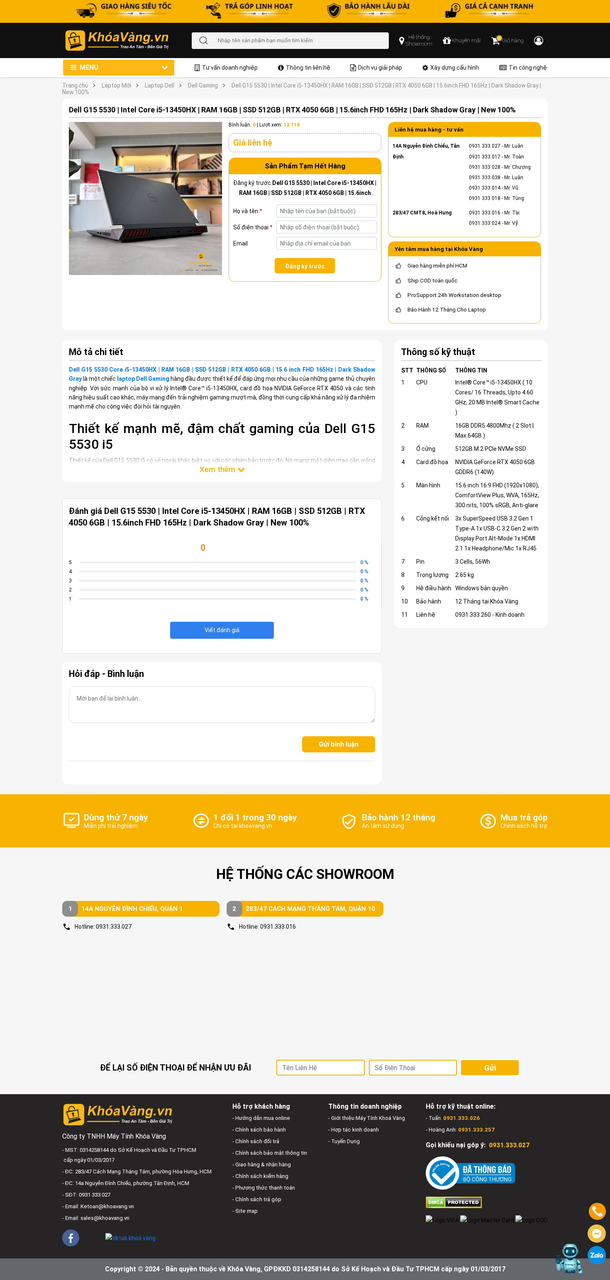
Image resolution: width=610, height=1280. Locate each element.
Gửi (490, 1067)
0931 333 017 (484, 157)
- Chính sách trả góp (256, 1199)
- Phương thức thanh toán (263, 1188)
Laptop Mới (116, 85)
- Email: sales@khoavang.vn (95, 1218)
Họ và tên (247, 211)
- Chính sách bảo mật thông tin (269, 1153)
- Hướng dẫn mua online (261, 1118)
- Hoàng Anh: (460, 1130)
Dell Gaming (203, 85)
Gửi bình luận (339, 744)
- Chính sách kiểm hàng (260, 1176)
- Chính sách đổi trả (255, 1141)
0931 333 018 (484, 198)
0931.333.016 (278, 926)
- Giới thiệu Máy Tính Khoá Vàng (366, 1118)
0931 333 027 (484, 146)
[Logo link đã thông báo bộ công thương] (470, 1173)
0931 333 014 (484, 188)
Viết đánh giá (222, 630)
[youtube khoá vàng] (92, 1237)
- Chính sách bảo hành (259, 1130)
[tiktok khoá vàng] (130, 1237)
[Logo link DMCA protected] (454, 1202)
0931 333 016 (484, 213)
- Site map (245, 1211)
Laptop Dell (159, 85)
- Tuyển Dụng (344, 1141)
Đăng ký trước (305, 266)
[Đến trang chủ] (128, 40)
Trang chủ (75, 85)
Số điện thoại (253, 227)
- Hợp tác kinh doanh (353, 1130)
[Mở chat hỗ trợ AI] (569, 1258)
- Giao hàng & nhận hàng (261, 1164)
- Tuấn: (453, 1118)
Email (240, 243)
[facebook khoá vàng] (70, 1237)
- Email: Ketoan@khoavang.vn (98, 1206)
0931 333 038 (484, 177)
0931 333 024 (484, 223)
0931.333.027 (114, 926)
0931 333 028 (484, 167)
